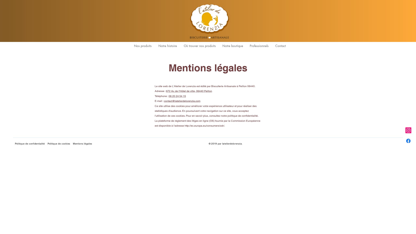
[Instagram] (408, 130)
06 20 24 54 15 (177, 96)
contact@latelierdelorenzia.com (182, 101)
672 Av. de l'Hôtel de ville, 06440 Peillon (189, 91)
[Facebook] (408, 141)
